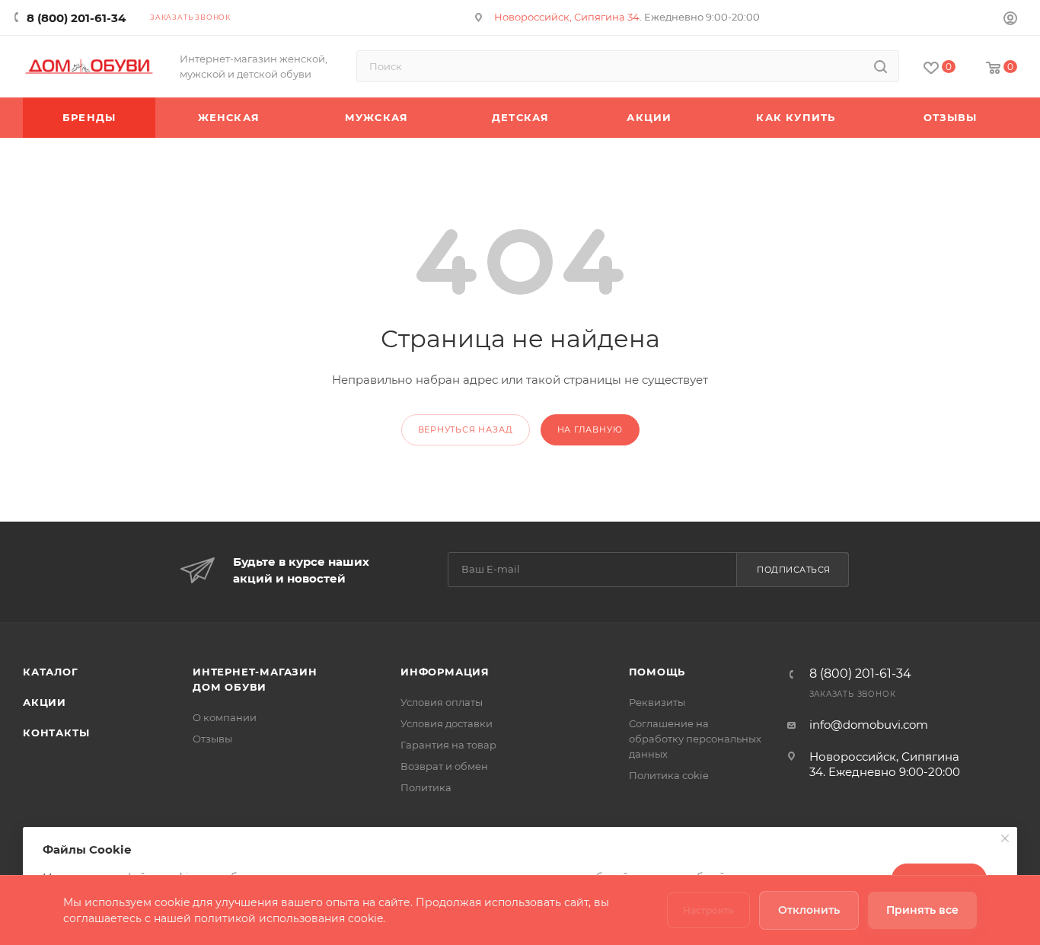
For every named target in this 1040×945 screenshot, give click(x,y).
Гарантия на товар (448, 745)
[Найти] (880, 66)
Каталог (50, 672)
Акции (44, 702)
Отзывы (212, 739)
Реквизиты (657, 702)
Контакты (56, 732)
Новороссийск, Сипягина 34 (567, 17)
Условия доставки (446, 723)
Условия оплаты (441, 702)
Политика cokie (669, 775)
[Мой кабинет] (1010, 20)
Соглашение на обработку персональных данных (695, 738)
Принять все (922, 910)
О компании (225, 717)
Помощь (657, 672)
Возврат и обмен (444, 766)
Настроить (708, 910)
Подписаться (794, 569)
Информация (445, 672)
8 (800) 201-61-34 (76, 18)
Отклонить (809, 910)
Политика (425, 787)
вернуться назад (465, 429)
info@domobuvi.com (868, 724)
